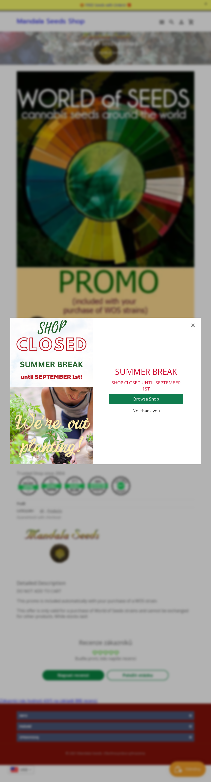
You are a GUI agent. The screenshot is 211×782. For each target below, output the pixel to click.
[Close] (193, 325)
